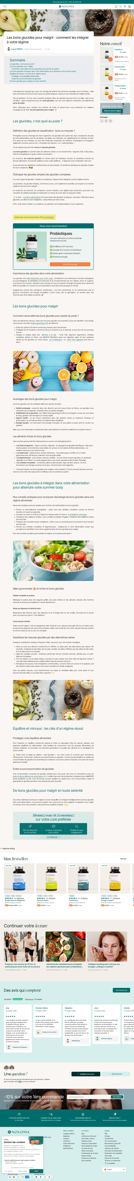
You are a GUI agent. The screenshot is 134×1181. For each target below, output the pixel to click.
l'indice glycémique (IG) (39, 323)
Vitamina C (66, 1141)
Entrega (107, 1136)
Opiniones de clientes (112, 1148)
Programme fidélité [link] (83, 1118)
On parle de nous (87, 1148)
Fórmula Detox (120, 67)
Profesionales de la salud (90, 1153)
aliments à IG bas (49, 335)
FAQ (19, 1081)
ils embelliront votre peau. (77, 514)
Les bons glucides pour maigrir (21, 66)
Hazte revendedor (87, 1151)
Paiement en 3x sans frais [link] (51, 1118)
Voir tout (123, 859)
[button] (5, 6)
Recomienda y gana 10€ (112, 1143)
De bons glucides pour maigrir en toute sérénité (28, 81)
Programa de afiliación (89, 1158)
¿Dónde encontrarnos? (89, 1136)
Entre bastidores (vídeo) (89, 1146)
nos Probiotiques (55, 340)
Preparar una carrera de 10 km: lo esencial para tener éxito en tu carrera (22, 965)
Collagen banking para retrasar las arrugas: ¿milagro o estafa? (104, 965)
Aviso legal (108, 1155)
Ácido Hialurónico (69, 1143)
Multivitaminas (68, 1148)
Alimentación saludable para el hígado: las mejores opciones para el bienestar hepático (64, 965)
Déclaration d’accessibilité (113, 1153)
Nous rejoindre (86, 1160)
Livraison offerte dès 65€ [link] (19, 1118)
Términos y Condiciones (112, 1160)
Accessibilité (110, 1163)
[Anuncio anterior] (4, 2)
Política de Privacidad (112, 1158)
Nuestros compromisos (89, 1143)
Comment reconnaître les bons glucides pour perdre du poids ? (35, 69)
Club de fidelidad (110, 1146)
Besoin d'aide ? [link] (115, 1118)
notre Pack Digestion (75, 340)
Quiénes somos (87, 1141)
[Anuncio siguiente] (129, 2)
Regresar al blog (8, 848)
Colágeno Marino (69, 1133)
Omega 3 (66, 1138)
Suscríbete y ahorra (88, 1138)
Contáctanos (109, 1138)
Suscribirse (117, 1097)
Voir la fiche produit (70, 264)
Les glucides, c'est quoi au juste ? (22, 64)
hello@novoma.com (87, 1074)
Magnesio (66, 1136)
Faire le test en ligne (112, 111)
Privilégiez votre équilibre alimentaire (25, 76)
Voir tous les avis (121, 990)
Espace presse (86, 1155)
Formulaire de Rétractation (113, 1151)
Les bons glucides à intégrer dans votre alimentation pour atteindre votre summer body (43, 71)
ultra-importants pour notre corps (40, 278)
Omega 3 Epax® (120, 86)
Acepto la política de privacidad (79, 1101)
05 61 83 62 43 (117, 1074)
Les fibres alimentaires (31, 197)
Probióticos (119, 49)
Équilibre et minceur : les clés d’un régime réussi (28, 74)
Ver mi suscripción (111, 1141)
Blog (83, 1133)
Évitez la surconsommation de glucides (26, 79)
